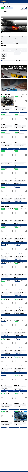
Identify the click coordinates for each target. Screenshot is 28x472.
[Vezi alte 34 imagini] (7, 249)
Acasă (1, 3)
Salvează (3, 32)
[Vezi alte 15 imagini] (7, 213)
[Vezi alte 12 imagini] (20, 397)
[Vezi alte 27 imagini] (7, 231)
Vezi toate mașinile (24, 94)
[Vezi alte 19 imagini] (7, 137)
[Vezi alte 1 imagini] (7, 267)
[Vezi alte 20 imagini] (7, 173)
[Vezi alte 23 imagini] (7, 101)
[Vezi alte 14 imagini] (20, 285)
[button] (12, 101)
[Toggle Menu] (26, 1)
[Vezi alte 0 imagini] (20, 191)
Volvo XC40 (10, 3)
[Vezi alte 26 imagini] (20, 119)
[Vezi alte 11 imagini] (7, 361)
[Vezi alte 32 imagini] (7, 119)
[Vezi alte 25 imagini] (20, 155)
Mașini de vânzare (5, 3)
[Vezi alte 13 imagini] (20, 137)
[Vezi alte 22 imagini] (20, 101)
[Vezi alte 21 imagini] (20, 325)
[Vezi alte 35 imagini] (20, 231)
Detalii (7, 112)
